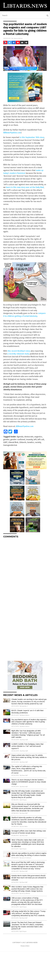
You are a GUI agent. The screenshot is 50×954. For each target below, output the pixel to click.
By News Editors (24, 715)
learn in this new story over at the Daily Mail (25, 187)
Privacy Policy (25, 946)
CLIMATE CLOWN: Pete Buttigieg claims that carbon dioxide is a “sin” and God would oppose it (27, 746)
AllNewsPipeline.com (12, 133)
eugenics (38, 437)
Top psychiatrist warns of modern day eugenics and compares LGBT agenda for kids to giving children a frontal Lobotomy (28, 722)
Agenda (20, 437)
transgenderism (10, 445)
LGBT (5, 442)
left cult (41, 439)
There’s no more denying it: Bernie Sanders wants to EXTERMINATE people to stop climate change (28, 782)
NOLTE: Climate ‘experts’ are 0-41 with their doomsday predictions (27, 712)
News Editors (18, 38)
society (38, 442)
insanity (29, 439)
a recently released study (18, 354)
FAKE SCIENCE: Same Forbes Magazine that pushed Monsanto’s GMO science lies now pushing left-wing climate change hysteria (27, 889)
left (35, 439)
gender (6, 439)
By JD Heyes (23, 800)
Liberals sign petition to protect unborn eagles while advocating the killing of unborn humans (29, 854)
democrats (28, 437)
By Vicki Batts (24, 826)
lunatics (30, 442)
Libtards (22, 442)
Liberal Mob (13, 442)
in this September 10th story (32, 137)
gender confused (17, 439)
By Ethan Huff (24, 740)
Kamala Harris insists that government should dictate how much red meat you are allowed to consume (28, 878)
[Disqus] (25, 569)
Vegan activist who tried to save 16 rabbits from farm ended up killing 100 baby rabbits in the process (29, 757)
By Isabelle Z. (24, 706)
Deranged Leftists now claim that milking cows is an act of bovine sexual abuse (28, 832)
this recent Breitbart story (19, 351)
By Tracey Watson (25, 893)
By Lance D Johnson (25, 858)
